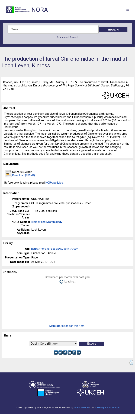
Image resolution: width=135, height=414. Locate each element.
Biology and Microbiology (46, 222)
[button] (131, 362)
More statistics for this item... (67, 326)
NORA (39, 10)
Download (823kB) (23, 175)
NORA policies (54, 182)
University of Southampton (107, 407)
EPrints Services (81, 407)
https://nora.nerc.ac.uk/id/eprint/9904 (54, 248)
